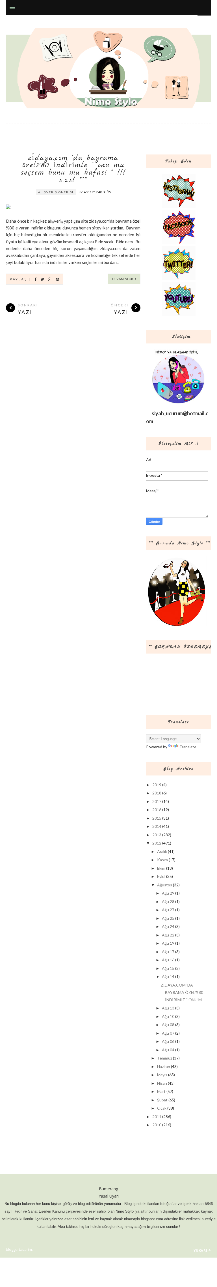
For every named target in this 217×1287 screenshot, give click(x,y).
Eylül (161, 876)
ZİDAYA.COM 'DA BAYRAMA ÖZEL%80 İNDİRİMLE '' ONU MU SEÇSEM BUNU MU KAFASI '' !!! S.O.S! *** (73, 169)
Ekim (161, 868)
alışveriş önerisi (55, 192)
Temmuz (164, 1058)
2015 (156, 818)
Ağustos (164, 884)
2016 (156, 809)
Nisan (162, 1083)
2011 (156, 1116)
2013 (156, 834)
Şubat (162, 1099)
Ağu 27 (168, 909)
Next (123, 193)
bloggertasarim (19, 1249)
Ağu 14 (168, 976)
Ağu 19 (168, 943)
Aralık (162, 851)
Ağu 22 (168, 935)
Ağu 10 (168, 1016)
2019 (156, 784)
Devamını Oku (124, 279)
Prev (109, 193)
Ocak (161, 1108)
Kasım (162, 859)
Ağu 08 (168, 1024)
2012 (156, 843)
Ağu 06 (168, 1041)
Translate (187, 746)
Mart (161, 1091)
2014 (156, 826)
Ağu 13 (168, 1007)
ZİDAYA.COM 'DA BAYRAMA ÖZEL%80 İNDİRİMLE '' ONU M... (182, 992)
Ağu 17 (168, 951)
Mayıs (162, 1074)
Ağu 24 (168, 926)
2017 (156, 801)
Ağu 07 (168, 1033)
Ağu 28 (168, 901)
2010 (156, 1124)
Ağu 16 (168, 959)
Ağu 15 (168, 968)
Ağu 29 (168, 893)
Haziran (163, 1066)
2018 (156, 792)
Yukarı (200, 1250)
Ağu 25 (168, 918)
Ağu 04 (168, 1049)
